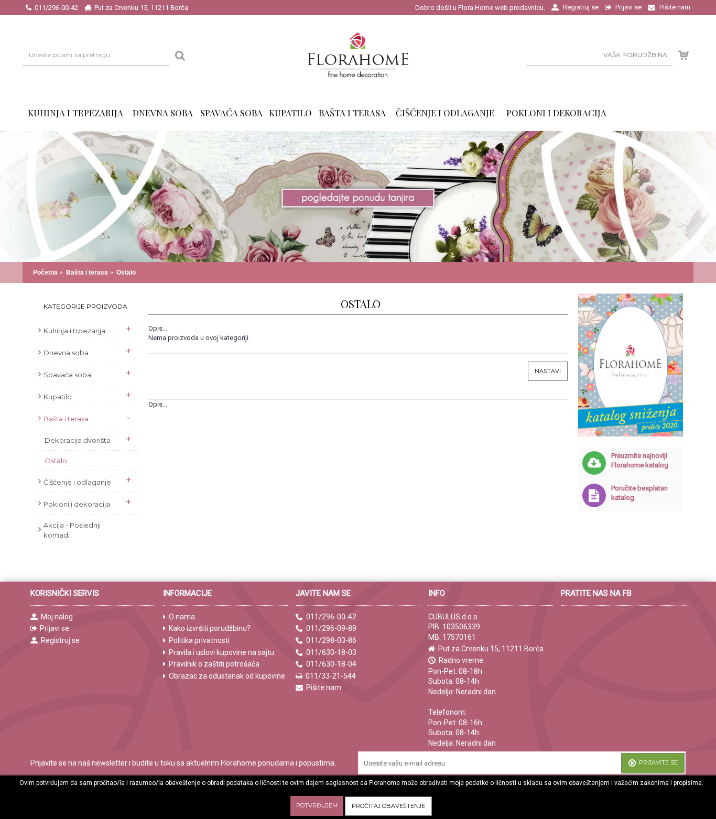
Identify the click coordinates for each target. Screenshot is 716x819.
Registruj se (60, 640)
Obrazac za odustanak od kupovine (227, 676)
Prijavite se (658, 762)
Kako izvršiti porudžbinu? (210, 628)
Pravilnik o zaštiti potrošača (214, 664)
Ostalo (126, 272)
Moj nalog (57, 617)
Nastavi (548, 371)
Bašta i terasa (87, 272)
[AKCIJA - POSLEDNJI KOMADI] (652, 112)
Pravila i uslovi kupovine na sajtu (221, 652)
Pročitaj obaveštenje (388, 806)
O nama (182, 617)
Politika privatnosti (199, 640)
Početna (45, 272)
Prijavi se (54, 628)
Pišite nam (323, 687)
